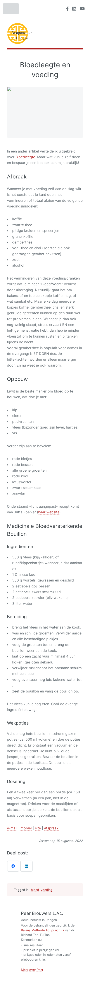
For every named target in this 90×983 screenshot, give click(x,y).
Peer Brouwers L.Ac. (42, 913)
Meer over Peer (32, 970)
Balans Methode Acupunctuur (42, 930)
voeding (46, 890)
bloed (35, 890)
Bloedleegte (25, 157)
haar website (48, 512)
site (38, 828)
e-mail (12, 828)
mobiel (26, 828)
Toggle (11, 10)
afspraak (51, 828)
